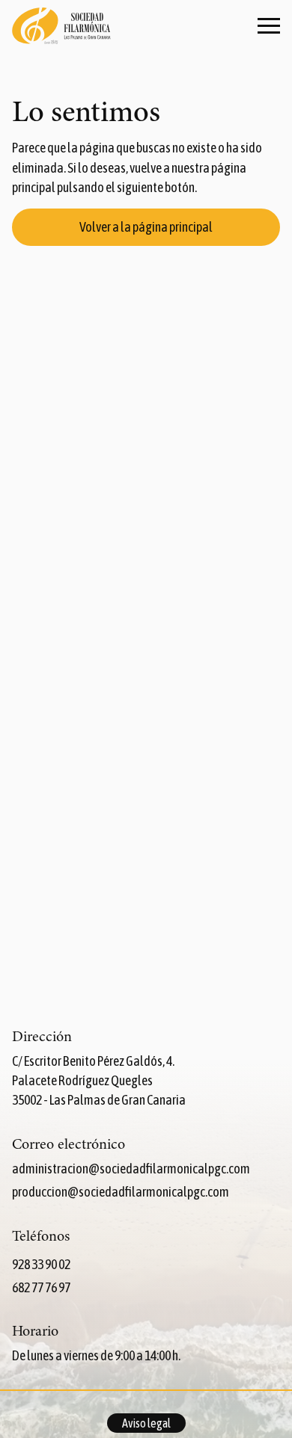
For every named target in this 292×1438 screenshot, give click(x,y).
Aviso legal (146, 1423)
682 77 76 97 (41, 1287)
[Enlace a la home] (61, 27)
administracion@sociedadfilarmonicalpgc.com (131, 1168)
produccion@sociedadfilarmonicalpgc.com (120, 1192)
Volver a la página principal (146, 227)
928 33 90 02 (41, 1264)
